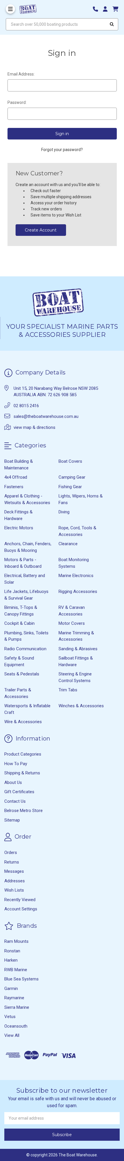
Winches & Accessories (81, 705)
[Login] (107, 9)
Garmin (11, 988)
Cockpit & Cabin (19, 623)
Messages (14, 871)
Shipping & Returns (22, 773)
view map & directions (34, 427)
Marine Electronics (76, 575)
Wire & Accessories (23, 721)
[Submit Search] (112, 24)
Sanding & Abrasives (78, 648)
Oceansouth (15, 1026)
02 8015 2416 (26, 405)
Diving (64, 512)
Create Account (41, 230)
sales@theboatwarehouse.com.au (46, 416)
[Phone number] (97, 9)
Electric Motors (18, 527)
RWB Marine (15, 969)
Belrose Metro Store (23, 810)
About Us (13, 782)
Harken (11, 960)
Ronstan (12, 951)
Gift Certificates (19, 791)
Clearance (68, 543)
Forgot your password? (62, 149)
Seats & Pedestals (21, 674)
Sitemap (12, 820)
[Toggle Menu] (10, 9)
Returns (11, 862)
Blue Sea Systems (21, 979)
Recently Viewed (19, 899)
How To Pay (15, 763)
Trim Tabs (68, 689)
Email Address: (21, 74)
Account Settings (20, 909)
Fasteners (13, 486)
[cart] (115, 9)
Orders (10, 852)
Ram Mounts (16, 941)
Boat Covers (70, 461)
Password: (17, 102)
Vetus (10, 1016)
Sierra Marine (16, 1007)
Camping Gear (72, 477)
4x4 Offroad (15, 477)
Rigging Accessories (78, 591)
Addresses (14, 880)
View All (11, 1035)
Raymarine (14, 997)
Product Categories (22, 754)
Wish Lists (14, 890)
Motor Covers (72, 623)
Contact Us (15, 801)
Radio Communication (25, 648)
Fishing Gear (70, 486)
